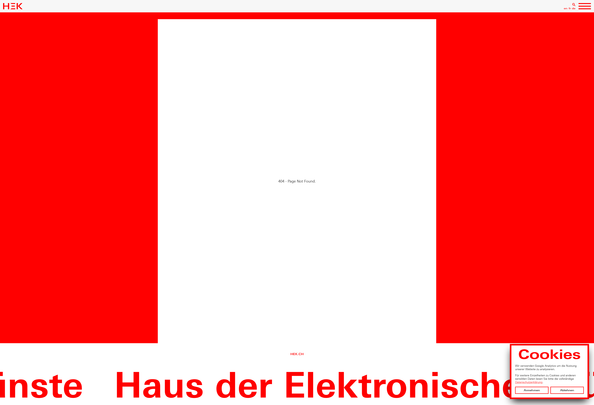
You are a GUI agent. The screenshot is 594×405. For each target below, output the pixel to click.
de (573, 8)
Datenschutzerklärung (528, 382)
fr (570, 8)
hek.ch (297, 354)
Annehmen (532, 390)
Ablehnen (567, 390)
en (565, 8)
